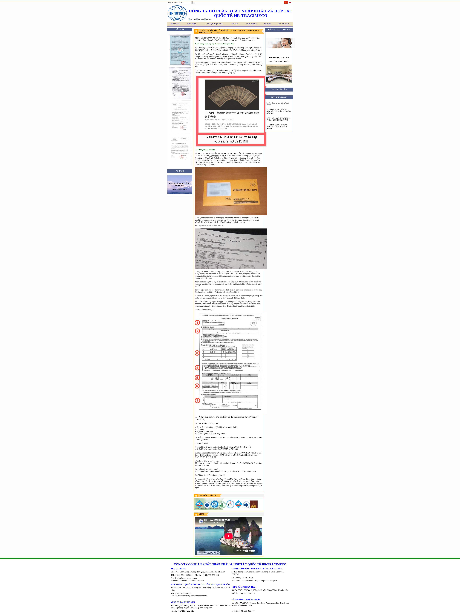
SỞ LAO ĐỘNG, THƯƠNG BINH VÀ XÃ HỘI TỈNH (277, 110)
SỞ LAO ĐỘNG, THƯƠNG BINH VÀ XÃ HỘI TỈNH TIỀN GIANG (279, 119)
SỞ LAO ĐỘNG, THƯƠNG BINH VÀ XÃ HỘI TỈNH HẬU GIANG (277, 126)
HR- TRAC (176, 189)
